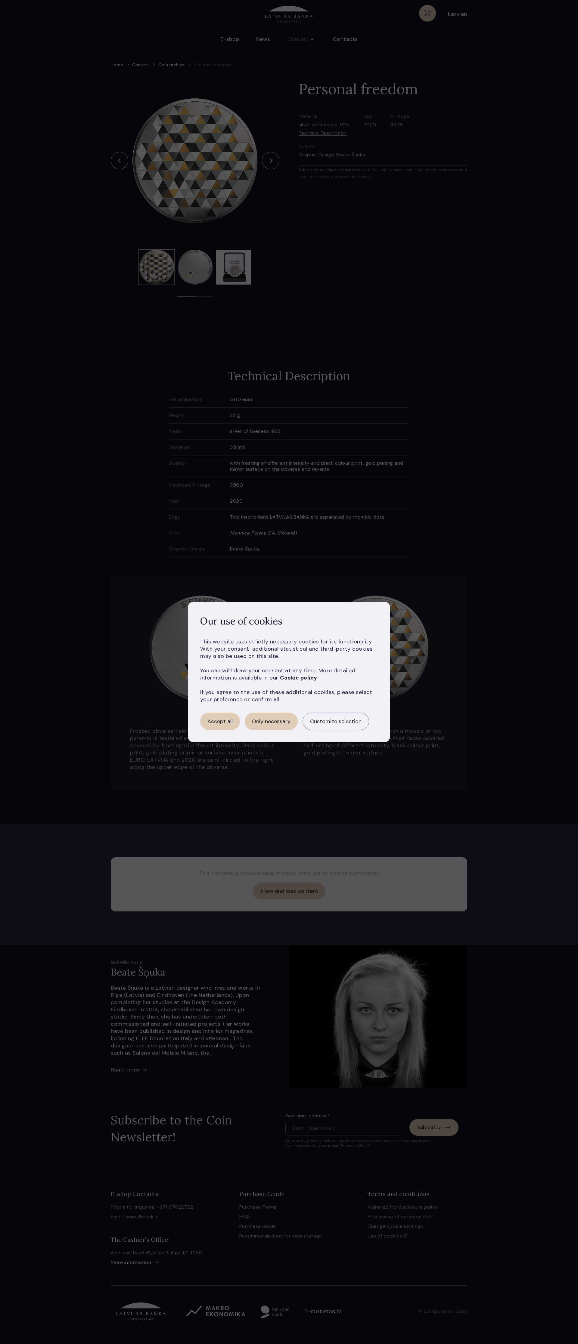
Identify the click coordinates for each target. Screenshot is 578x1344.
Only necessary (271, 721)
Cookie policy (298, 677)
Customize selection (336, 721)
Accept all (220, 721)
